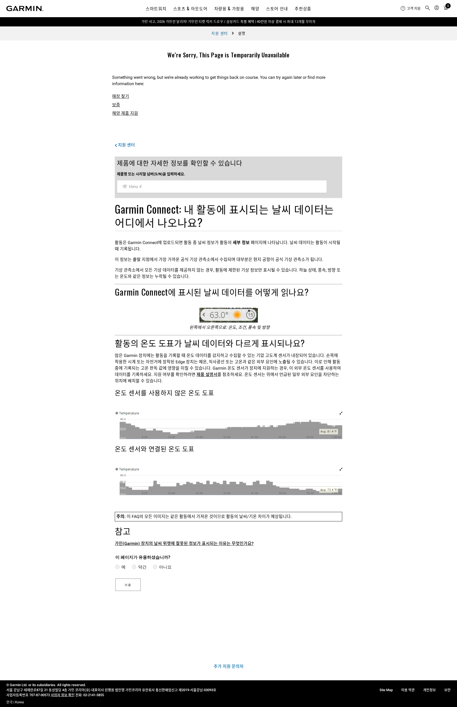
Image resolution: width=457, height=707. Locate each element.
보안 (447, 690)
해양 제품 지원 (125, 113)
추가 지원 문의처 (229, 666)
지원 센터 (219, 33)
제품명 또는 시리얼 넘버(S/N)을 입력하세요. (151, 174)
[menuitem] (411, 8)
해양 (255, 8)
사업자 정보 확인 (63, 695)
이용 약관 (408, 690)
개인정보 (429, 690)
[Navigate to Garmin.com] (24, 8)
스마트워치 (156, 8)
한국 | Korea (15, 702)
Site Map (386, 690)
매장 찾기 (120, 96)
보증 (116, 104)
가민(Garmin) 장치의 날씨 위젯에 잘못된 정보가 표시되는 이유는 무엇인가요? (184, 543)
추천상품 (303, 8)
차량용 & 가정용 (229, 8)
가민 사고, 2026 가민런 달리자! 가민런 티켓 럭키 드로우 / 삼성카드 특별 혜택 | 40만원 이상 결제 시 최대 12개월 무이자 (228, 22)
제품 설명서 (206, 374)
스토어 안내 (277, 8)
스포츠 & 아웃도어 (190, 8)
